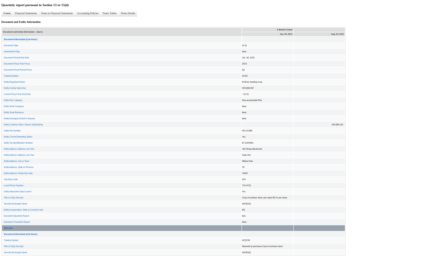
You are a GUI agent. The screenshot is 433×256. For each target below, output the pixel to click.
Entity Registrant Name (14, 82)
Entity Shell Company (14, 106)
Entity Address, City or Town (16, 161)
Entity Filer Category (13, 100)
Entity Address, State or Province (19, 167)
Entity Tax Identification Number (18, 143)
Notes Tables (110, 13)
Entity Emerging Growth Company (19, 119)
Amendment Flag (12, 52)
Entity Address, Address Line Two (19, 155)
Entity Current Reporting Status (18, 137)
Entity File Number (12, 131)
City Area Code (11, 179)
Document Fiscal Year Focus (17, 64)
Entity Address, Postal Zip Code (18, 173)
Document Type (11, 45)
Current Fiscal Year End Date (17, 94)
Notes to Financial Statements (57, 13)
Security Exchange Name (15, 204)
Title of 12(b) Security (13, 198)
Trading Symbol (11, 76)
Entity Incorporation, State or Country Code (23, 210)
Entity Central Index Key (15, 88)
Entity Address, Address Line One (19, 149)
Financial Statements (26, 13)
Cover (7, 13)
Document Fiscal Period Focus (18, 70)
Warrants (8, 228)
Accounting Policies (87, 13)
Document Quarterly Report (16, 216)
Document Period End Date (16, 58)
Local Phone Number (14, 185)
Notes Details (128, 13)
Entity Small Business (14, 112)
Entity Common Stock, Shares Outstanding (23, 125)
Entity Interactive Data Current (17, 192)
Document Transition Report (17, 222)
